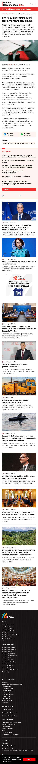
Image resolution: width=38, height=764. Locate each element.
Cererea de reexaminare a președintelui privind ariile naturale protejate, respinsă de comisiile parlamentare (19, 544)
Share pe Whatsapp (27, 134)
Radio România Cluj (7, 651)
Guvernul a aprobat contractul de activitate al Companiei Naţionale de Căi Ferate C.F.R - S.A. (19, 166)
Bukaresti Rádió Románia (8, 665)
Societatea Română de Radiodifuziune (11, 722)
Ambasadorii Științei (7, 700)
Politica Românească (7, 13)
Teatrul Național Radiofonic (8, 638)
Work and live (5, 702)
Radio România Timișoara (8, 663)
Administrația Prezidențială (8, 724)
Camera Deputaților (7, 732)
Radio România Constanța (8, 653)
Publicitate (5, 740)
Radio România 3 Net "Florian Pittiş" (10, 634)
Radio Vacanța (5, 671)
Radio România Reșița (7, 659)
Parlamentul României (7, 728)
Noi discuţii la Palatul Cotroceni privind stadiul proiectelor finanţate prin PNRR (19, 504)
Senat (3, 730)
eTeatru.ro (4, 640)
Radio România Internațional (9, 632)
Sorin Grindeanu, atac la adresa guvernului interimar (19, 171)
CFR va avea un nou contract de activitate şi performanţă (19, 177)
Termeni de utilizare (8, 746)
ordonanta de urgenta (23, 143)
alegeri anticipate (7, 143)
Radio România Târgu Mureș (9, 661)
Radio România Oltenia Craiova (9, 655)
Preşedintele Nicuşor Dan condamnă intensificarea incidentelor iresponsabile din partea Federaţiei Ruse (19, 183)
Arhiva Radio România (7, 688)
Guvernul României (6, 726)
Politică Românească (7, 690)
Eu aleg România (6, 696)
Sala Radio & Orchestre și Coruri (9, 715)
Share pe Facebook (10, 134)
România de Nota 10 (7, 698)
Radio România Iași (6, 657)
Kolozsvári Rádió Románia (8, 667)
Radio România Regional (8, 694)
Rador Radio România (7, 709)
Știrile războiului (6, 692)
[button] (12, 761)
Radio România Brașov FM (8, 647)
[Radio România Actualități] (13, 3)
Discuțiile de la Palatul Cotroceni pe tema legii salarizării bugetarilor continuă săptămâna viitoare (19, 156)
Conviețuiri (4, 682)
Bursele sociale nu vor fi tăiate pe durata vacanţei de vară (19, 161)
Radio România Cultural (7, 628)
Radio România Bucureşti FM (9, 649)
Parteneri (5, 743)
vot (15, 143)
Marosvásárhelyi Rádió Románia (10, 669)
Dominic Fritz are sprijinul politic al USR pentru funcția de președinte (19, 467)
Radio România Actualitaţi (8, 624)
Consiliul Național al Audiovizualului (10, 734)
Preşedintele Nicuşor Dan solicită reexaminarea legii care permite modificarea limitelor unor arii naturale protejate (19, 585)
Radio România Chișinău (8, 636)
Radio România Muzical (8, 630)
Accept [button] (29, 759)
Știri (16, 13)
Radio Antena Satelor (7, 626)
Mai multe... (7, 189)
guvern (32, 143)
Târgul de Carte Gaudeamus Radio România (12, 684)
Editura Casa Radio (6, 686)
